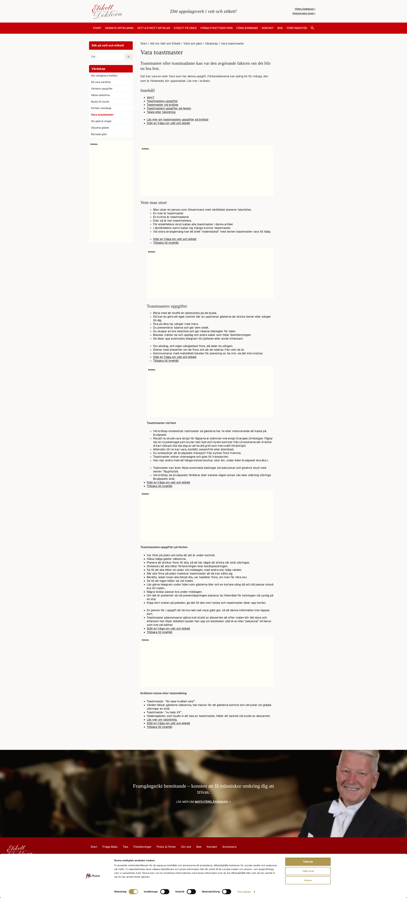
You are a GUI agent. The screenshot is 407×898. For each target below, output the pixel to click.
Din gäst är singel (101, 121)
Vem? (150, 97)
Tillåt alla (308, 861)
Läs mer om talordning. (162, 719)
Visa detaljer (244, 891)
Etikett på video (185, 28)
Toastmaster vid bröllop (162, 104)
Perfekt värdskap (101, 108)
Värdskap (211, 43)
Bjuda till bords (100, 101)
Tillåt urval (308, 871)
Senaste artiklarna (119, 28)
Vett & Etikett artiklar (153, 28)
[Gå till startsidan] (129, 11)
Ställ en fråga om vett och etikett (168, 123)
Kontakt (268, 28)
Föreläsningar (304, 9)
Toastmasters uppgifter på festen (169, 108)
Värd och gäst (192, 43)
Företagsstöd (297, 28)
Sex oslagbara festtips (104, 75)
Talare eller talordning (161, 112)
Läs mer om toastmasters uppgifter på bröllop (177, 119)
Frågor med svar (303, 13)
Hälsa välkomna (100, 95)
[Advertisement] (110, 193)
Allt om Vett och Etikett (165, 43)
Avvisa (308, 880)
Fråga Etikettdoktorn (216, 28)
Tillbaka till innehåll (166, 242)
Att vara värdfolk (101, 82)
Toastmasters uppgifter (162, 101)
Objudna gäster (100, 127)
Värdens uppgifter (102, 88)
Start (97, 28)
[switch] (164, 891)
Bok (280, 28)
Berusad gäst (99, 134)
